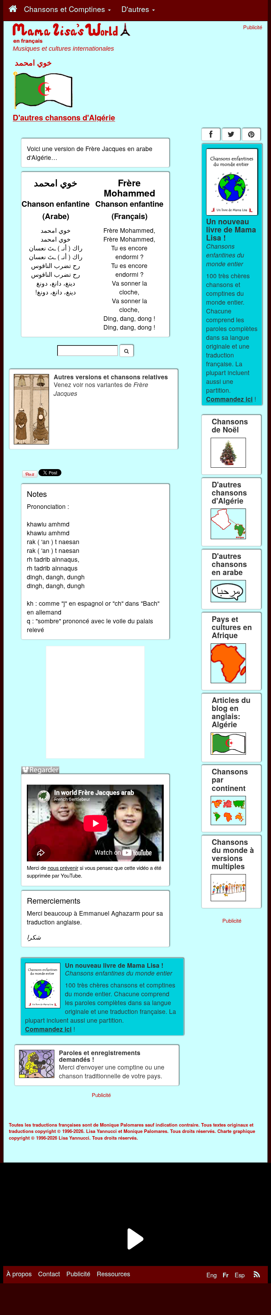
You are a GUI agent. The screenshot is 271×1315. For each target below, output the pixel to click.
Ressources (113, 1273)
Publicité (78, 1273)
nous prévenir (63, 867)
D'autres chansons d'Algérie (64, 117)
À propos (19, 1273)
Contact (49, 1273)
